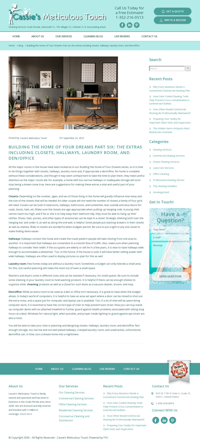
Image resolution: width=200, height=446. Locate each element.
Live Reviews (122, 36)
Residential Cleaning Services (76, 410)
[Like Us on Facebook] (122, 24)
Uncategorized (161, 192)
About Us (37, 36)
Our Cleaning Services (72, 392)
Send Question (170, 276)
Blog (20, 45)
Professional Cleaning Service (168, 179)
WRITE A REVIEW (175, 20)
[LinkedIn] (129, 24)
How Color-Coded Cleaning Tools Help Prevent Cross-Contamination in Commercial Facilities (169, 100)
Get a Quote (175, 11)
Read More (26, 413)
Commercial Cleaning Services (169, 155)
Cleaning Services (162, 149)
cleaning (32, 284)
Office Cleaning (161, 173)
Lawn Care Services (163, 167)
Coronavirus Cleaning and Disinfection (74, 418)
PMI (105, 437)
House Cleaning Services (166, 161)
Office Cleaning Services (73, 404)
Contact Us (149, 36)
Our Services (63, 36)
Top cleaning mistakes (165, 186)
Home (16, 36)
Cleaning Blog (93, 36)
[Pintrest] (137, 24)
